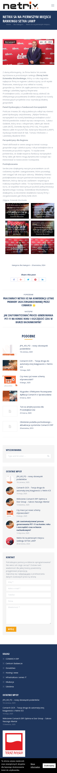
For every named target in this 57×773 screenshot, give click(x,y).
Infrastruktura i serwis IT (16, 677)
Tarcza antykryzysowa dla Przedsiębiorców (32, 408)
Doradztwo (10, 668)
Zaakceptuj (49, 766)
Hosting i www (12, 672)
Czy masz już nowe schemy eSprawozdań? (32, 378)
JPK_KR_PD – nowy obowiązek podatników (34, 347)
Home (8, 24)
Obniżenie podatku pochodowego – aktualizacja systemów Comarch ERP (36, 423)
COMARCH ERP (12, 659)
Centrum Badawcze (14, 663)
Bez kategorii (18, 24)
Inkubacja (10, 682)
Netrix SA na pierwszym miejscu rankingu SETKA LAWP (30, 539)
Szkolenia (10, 686)
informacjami (24, 574)
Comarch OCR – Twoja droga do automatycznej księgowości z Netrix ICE (36, 364)
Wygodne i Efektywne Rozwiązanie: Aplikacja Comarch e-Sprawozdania (36, 393)
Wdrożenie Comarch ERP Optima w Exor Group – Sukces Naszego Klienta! (33, 500)
